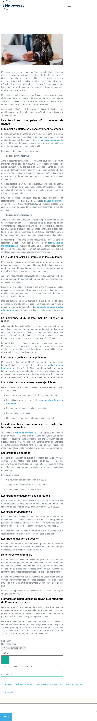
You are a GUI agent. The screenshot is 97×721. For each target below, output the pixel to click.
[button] (69, 5)
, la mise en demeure (53, 201)
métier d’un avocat (24, 433)
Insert (6, 717)
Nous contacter (10, 692)
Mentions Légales (74, 684)
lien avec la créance (50, 140)
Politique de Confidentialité (49, 684)
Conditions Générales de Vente (18, 684)
